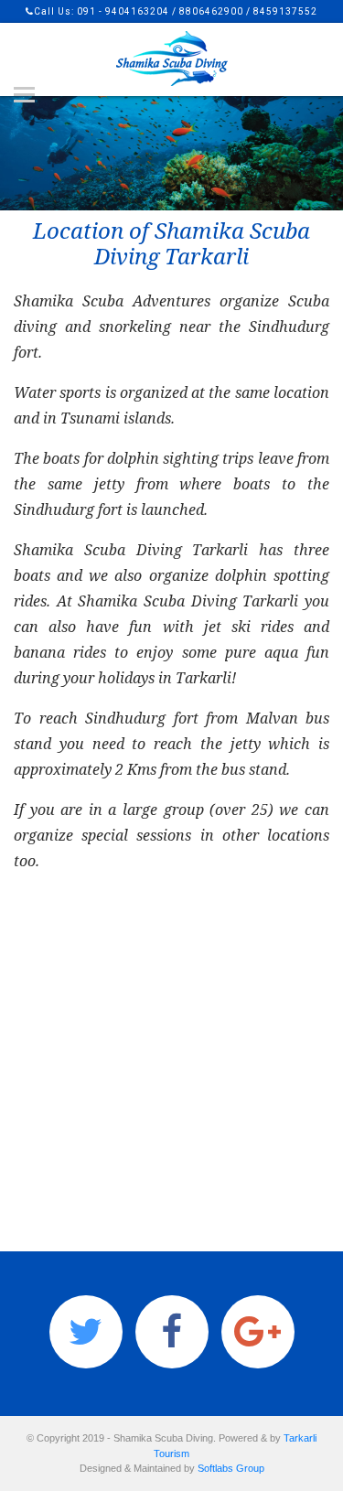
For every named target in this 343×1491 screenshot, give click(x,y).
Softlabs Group (231, 1468)
